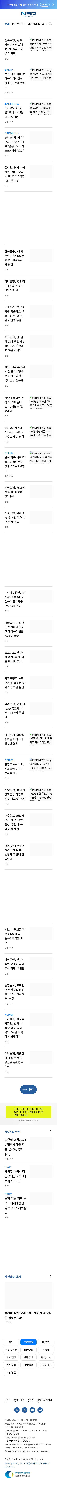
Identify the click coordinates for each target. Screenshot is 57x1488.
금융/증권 (28, 1342)
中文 (31, 1458)
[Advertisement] (28, 220)
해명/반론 (11, 1372)
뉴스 (7, 24)
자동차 (46, 1349)
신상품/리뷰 (46, 1364)
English (16, 1458)
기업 (11, 1342)
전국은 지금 (18, 24)
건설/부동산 (11, 1349)
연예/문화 (11, 1364)
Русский (39, 1458)
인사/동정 (28, 1364)
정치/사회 (46, 1357)
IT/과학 (46, 1342)
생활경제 (28, 1357)
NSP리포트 (33, 24)
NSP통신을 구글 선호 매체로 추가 (22, 4)
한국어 (7, 1458)
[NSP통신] (28, 14)
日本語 (24, 1458)
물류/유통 (28, 1349)
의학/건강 (11, 1357)
